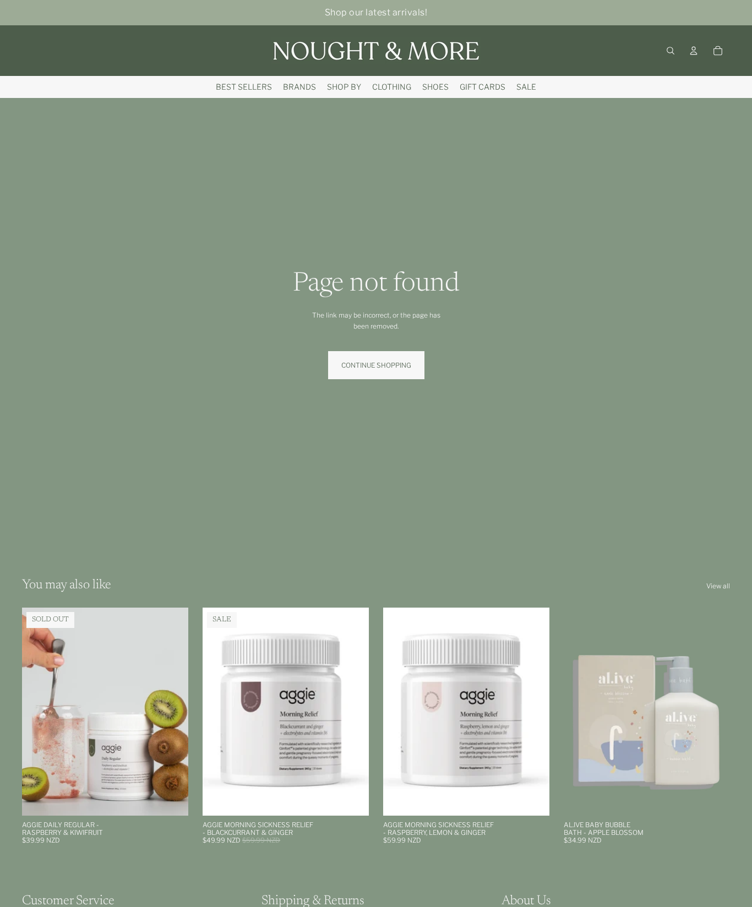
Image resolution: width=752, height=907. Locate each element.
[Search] (670, 51)
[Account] (694, 51)
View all (718, 586)
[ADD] (352, 798)
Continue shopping (376, 365)
